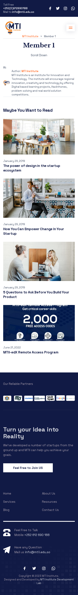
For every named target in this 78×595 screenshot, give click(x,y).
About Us (48, 493)
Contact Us (50, 510)
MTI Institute (30, 71)
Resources (49, 502)
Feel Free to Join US (28, 468)
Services (9, 502)
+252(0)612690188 (15, 8)
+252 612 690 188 (37, 535)
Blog (6, 510)
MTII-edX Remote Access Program (30, 352)
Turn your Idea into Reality (31, 432)
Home (7, 493)
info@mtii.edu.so (23, 12)
